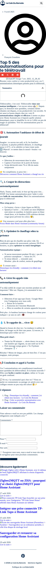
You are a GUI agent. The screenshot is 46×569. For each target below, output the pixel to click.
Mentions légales (35, 563)
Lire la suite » (5, 496)
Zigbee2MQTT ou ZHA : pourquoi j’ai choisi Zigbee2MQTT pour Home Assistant (22, 484)
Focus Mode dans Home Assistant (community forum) (22, 223)
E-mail (3, 443)
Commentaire (6, 420)
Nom (3, 439)
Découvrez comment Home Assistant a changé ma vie (22, 174)
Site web (3, 448)
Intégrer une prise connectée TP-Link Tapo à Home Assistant (21, 510)
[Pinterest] (23, 556)
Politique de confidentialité (23, 567)
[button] (41, 3)
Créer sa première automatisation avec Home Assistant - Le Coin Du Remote (22, 401)
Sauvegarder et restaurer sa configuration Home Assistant (19, 534)
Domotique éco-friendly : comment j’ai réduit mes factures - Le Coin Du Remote (23, 396)
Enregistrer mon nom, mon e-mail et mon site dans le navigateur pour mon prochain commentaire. (22, 453)
